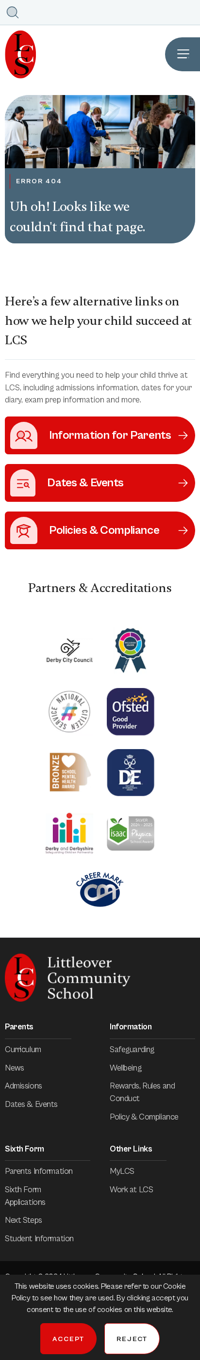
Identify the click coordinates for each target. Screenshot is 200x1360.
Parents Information (39, 1171)
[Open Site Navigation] (182, 54)
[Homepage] (18, 54)
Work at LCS (131, 1190)
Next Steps (23, 1220)
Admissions (23, 1086)
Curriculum (23, 1050)
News (14, 1068)
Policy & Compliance (144, 1117)
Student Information (39, 1239)
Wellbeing (125, 1068)
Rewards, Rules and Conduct (142, 1092)
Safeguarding (132, 1050)
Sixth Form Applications (25, 1196)
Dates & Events (31, 1104)
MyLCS (122, 1171)
